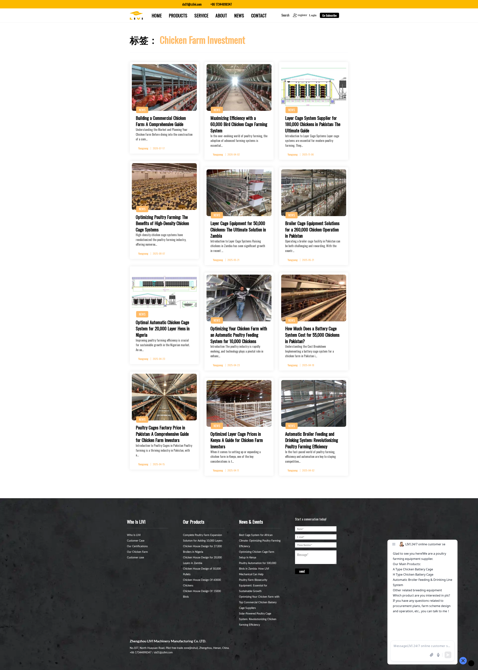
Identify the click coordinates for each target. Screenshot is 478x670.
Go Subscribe (329, 15)
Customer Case (135, 541)
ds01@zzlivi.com (163, 652)
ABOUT (221, 15)
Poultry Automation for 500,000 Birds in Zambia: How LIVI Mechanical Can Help (257, 569)
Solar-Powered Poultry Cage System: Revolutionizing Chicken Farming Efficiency (257, 619)
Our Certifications (137, 546)
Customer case (135, 557)
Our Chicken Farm (137, 552)
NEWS (239, 15)
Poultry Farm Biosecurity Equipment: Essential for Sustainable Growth (253, 586)
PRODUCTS (178, 15)
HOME (157, 15)
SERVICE (201, 15)
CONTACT (259, 15)
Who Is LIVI (134, 535)
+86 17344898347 (140, 652)
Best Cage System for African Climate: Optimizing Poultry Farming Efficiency (259, 541)
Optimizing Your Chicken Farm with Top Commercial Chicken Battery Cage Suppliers (259, 602)
